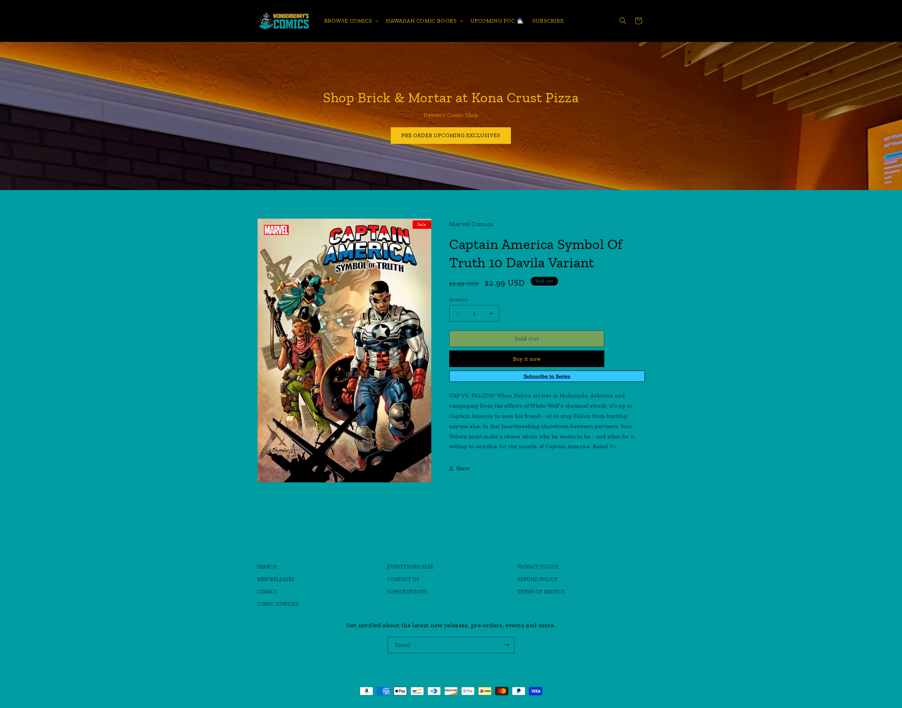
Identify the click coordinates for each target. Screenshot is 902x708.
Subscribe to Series (547, 376)
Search (267, 567)
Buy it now (527, 359)
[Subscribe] (506, 644)
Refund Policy (538, 579)
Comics (267, 592)
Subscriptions (407, 592)
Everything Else (410, 567)
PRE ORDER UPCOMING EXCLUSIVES (451, 135)
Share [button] (463, 468)
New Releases (275, 579)
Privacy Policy (538, 567)
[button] (351, 21)
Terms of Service (541, 592)
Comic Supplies (277, 604)
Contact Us (403, 579)
